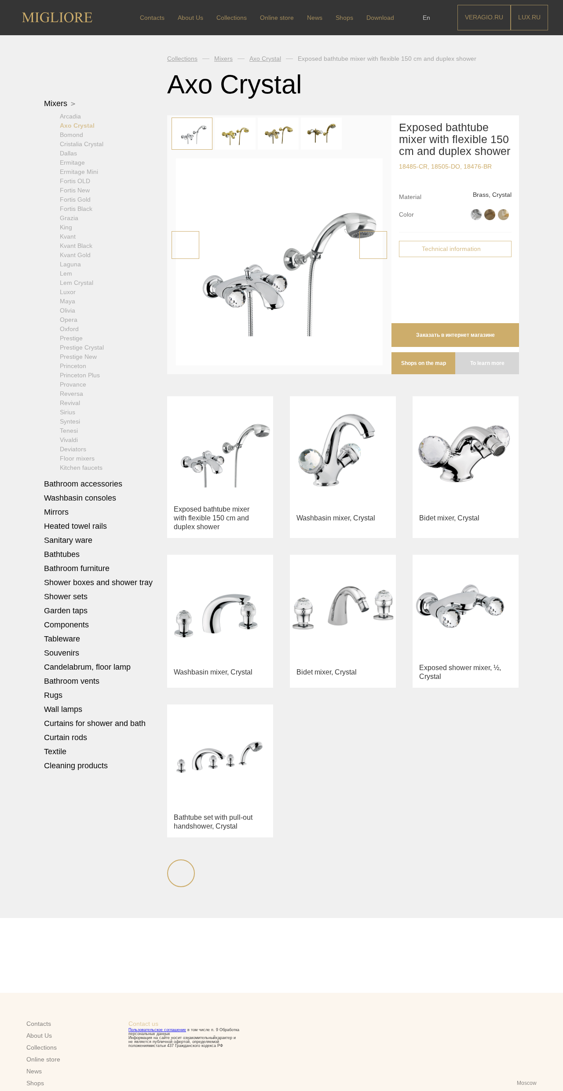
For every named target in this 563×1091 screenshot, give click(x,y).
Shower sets (67, 597)
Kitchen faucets (81, 467)
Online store (277, 17)
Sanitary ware (69, 540)
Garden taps (66, 611)
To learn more (487, 363)
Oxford (69, 329)
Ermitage (72, 162)
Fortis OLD (75, 181)
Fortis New (75, 190)
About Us (190, 17)
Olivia (67, 310)
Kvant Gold (75, 255)
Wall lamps (63, 709)
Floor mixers (77, 458)
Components (67, 625)
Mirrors (56, 512)
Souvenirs (62, 653)
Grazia (69, 218)
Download (380, 17)
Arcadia (70, 116)
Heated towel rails (76, 526)
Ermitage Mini (79, 172)
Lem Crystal (76, 283)
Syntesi (70, 421)
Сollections (231, 17)
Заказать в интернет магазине (455, 335)
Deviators (73, 449)
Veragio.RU (484, 17)
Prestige (71, 338)
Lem (66, 273)
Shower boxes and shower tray (99, 582)
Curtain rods (65, 737)
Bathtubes (63, 554)
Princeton (73, 366)
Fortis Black (76, 209)
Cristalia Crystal (81, 144)
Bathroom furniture (78, 568)
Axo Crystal (77, 125)
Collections (182, 58)
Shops (344, 17)
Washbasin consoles (80, 498)
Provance (73, 384)
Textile (56, 752)
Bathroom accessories (84, 484)
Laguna (70, 264)
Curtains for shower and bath (95, 723)
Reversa (71, 394)
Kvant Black (76, 246)
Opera (68, 320)
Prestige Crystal (82, 347)
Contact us (143, 1023)
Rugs (54, 695)
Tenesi (69, 431)
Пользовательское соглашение (157, 1030)
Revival (70, 403)
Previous (185, 245)
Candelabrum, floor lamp (87, 667)
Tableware (63, 639)
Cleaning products (76, 766)
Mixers (56, 103)
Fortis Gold (75, 199)
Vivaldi (69, 440)
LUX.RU (529, 17)
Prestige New (78, 357)
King (66, 227)
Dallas (68, 153)
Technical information (451, 248)
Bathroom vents (71, 681)
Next (373, 245)
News (314, 17)
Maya (67, 301)
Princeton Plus (80, 375)
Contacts (152, 17)
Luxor (68, 292)
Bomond (71, 135)
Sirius (67, 412)
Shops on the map (423, 363)
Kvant (68, 236)
